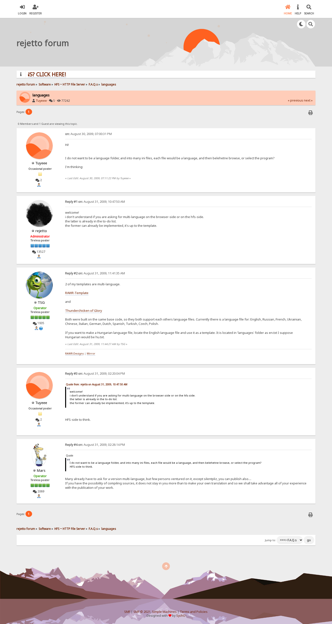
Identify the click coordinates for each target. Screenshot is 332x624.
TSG (41, 302)
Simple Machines (164, 612)
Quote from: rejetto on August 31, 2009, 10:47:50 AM (96, 384)
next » (308, 100)
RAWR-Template (76, 293)
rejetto (41, 230)
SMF (127, 612)
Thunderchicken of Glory (83, 310)
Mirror (91, 353)
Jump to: (270, 540)
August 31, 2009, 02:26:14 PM (95, 445)
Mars (41, 470)
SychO (180, 616)
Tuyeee (41, 101)
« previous (295, 100)
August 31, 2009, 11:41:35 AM (95, 273)
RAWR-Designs (74, 353)
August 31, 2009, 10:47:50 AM (95, 202)
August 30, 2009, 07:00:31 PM (88, 134)
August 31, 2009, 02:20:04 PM (95, 373)
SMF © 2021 (141, 612)
